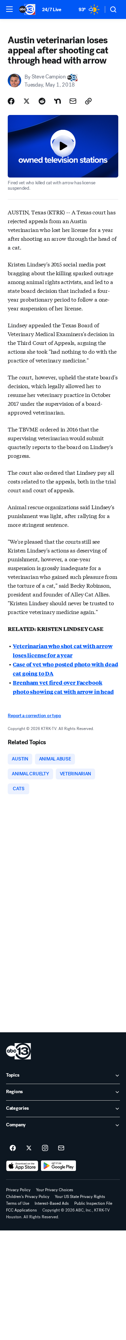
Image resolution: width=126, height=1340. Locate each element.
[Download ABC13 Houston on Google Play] (58, 1165)
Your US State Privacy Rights (80, 1197)
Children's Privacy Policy (27, 1197)
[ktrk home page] (18, 1051)
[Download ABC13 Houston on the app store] (22, 1165)
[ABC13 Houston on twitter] (29, 1148)
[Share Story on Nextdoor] (57, 101)
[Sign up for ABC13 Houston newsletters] (61, 1148)
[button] (9, 9)
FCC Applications (21, 1210)
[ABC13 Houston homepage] (27, 9)
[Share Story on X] (26, 101)
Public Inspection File (93, 1203)
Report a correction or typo (34, 715)
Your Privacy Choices (54, 1190)
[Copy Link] (88, 101)
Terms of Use (17, 1203)
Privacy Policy (18, 1190)
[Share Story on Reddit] (42, 101)
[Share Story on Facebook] (11, 101)
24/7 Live (51, 9)
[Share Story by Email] (73, 101)
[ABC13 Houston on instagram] (45, 1148)
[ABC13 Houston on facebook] (12, 1148)
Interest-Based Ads (52, 1203)
